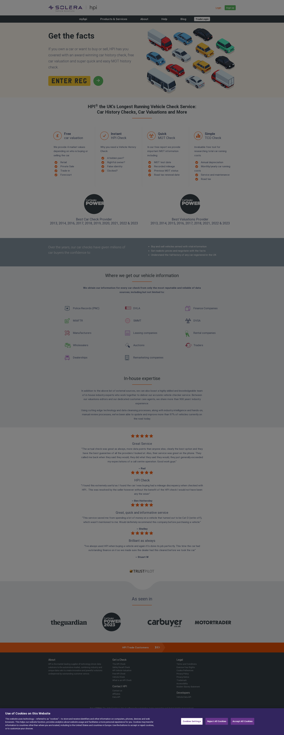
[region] (142, 721)
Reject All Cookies (216, 721)
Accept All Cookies (242, 721)
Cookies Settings (192, 721)
